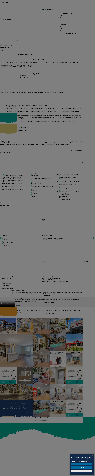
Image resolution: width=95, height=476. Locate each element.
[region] (82, 464)
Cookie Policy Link (83, 461)
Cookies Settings (82, 470)
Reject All (82, 467)
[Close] (92, 455)
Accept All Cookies (81, 464)
